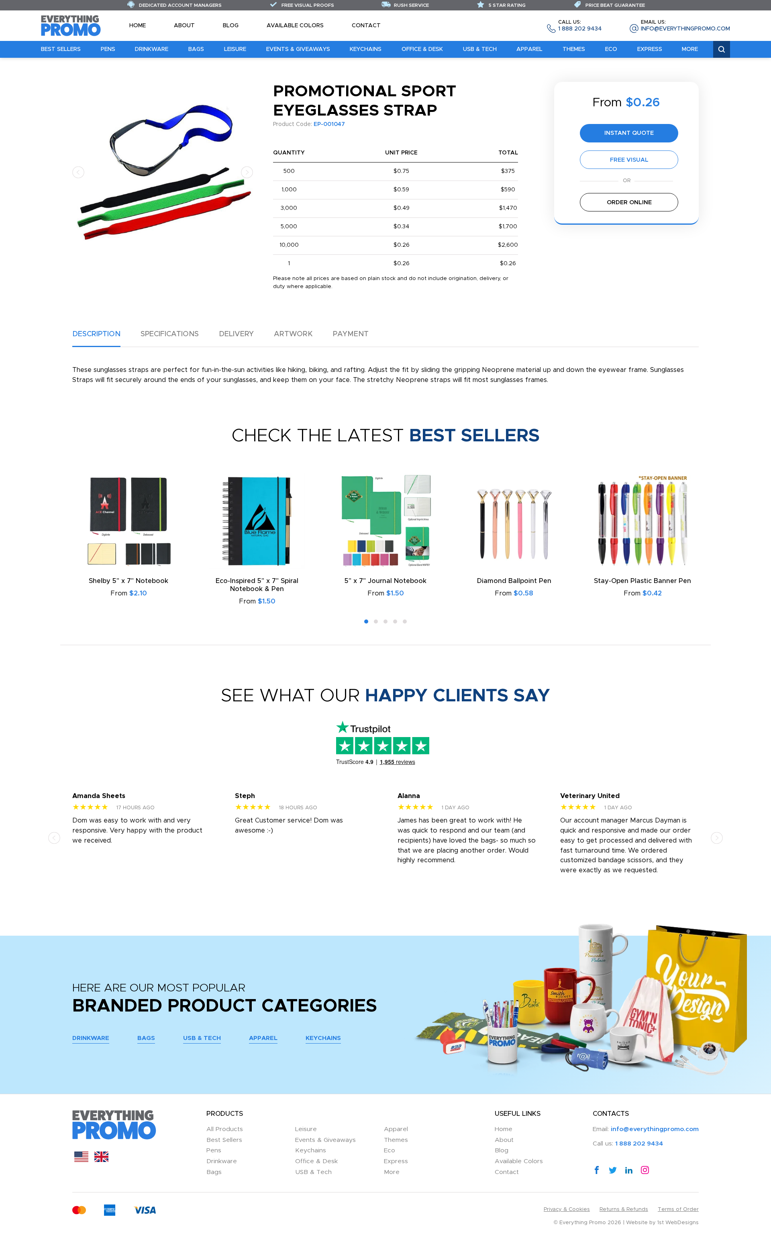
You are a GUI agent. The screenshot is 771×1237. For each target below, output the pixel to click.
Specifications (170, 334)
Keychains (365, 49)
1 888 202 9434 (580, 26)
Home (137, 25)
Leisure (235, 49)
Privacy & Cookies (567, 1209)
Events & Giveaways (298, 49)
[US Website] (81, 1160)
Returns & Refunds (624, 1209)
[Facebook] (597, 1170)
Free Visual (629, 160)
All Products (224, 1129)
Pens (108, 49)
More (690, 49)
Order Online (629, 202)
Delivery (236, 334)
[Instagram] (645, 1170)
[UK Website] (101, 1160)
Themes (574, 49)
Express (649, 49)
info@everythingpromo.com (685, 26)
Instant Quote (629, 133)
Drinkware (151, 49)
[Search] (721, 49)
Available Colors (295, 25)
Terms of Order (678, 1209)
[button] (78, 172)
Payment (351, 334)
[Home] (71, 25)
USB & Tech (480, 49)
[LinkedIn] (629, 1170)
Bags (196, 49)
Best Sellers (61, 49)
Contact (366, 25)
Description (96, 334)
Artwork (293, 334)
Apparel (529, 49)
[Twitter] (613, 1170)
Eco (611, 49)
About (184, 25)
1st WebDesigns (678, 1222)
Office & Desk (422, 49)
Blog (231, 25)
